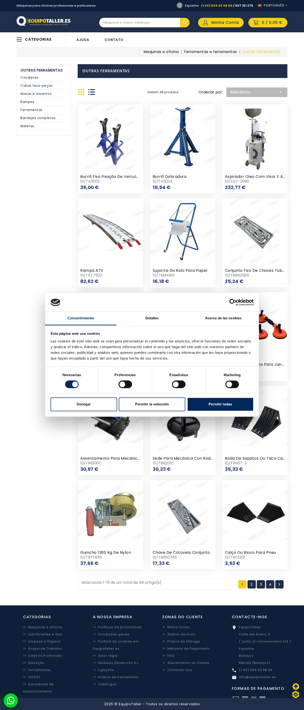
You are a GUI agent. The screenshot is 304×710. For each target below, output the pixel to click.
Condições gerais (111, 634)
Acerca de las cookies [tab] (223, 318)
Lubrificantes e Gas (42, 634)
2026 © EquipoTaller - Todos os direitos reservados (152, 704)
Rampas (27, 102)
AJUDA (82, 39)
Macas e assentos (36, 94)
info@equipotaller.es (257, 677)
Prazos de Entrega (181, 641)
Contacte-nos (177, 670)
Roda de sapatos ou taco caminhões (262, 458)
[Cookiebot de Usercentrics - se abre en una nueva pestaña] (233, 302)
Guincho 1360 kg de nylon (105, 552)
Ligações (103, 670)
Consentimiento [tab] (80, 318)
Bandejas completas (38, 118)
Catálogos (105, 684)
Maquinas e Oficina (42, 627)
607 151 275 (244, 5)
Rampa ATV (92, 270)
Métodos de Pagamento (186, 648)
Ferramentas (31, 110)
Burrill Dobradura (170, 176)
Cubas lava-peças (36, 85)
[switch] (125, 384)
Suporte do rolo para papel (180, 270)
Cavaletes (29, 77)
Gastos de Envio (179, 634)
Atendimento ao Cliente (185, 663)
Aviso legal (105, 655)
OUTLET (32, 677)
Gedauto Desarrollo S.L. (116, 663)
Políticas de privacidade (117, 627)
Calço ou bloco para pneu (250, 552)
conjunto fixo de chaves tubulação (260, 270)
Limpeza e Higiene (42, 641)
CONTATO (114, 39)
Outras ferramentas (41, 70)
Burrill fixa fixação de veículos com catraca (124, 176)
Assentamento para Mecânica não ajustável (124, 458)
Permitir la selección (152, 404)
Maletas (27, 126)
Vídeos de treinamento (116, 677)
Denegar (84, 404)
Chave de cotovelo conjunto (181, 552)
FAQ (168, 655)
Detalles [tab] (152, 318)
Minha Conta (176, 627)
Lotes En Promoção (42, 655)
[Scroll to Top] (295, 694)
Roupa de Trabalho (42, 648)
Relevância (257, 92)
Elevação (34, 663)
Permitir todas (220, 404)
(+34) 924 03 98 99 (216, 5)
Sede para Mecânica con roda (183, 458)
